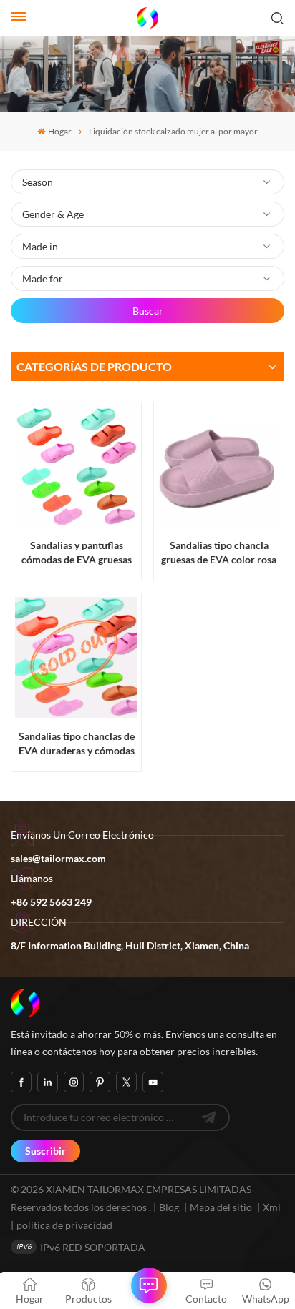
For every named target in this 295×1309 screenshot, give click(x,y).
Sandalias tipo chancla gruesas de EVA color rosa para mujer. (218, 552)
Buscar (147, 311)
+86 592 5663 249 (51, 902)
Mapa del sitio (222, 1207)
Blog (169, 1207)
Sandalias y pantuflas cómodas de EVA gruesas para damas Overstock (76, 552)
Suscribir (45, 1151)
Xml (272, 1207)
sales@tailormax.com (58, 858)
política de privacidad (64, 1225)
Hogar (59, 131)
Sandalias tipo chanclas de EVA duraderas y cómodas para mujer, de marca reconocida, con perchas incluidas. (77, 743)
